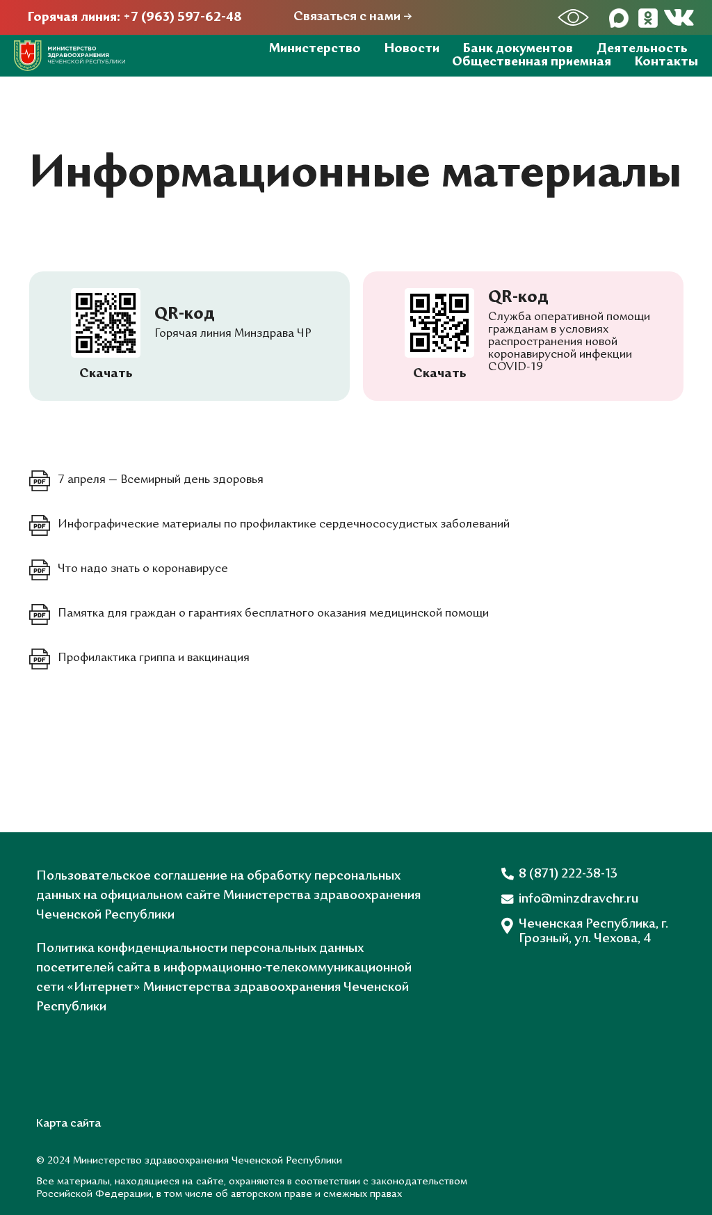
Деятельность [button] (642, 49)
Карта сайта (68, 1123)
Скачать (440, 374)
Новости (412, 49)
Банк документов (518, 49)
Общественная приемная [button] (531, 62)
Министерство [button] (315, 49)
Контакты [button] (666, 62)
